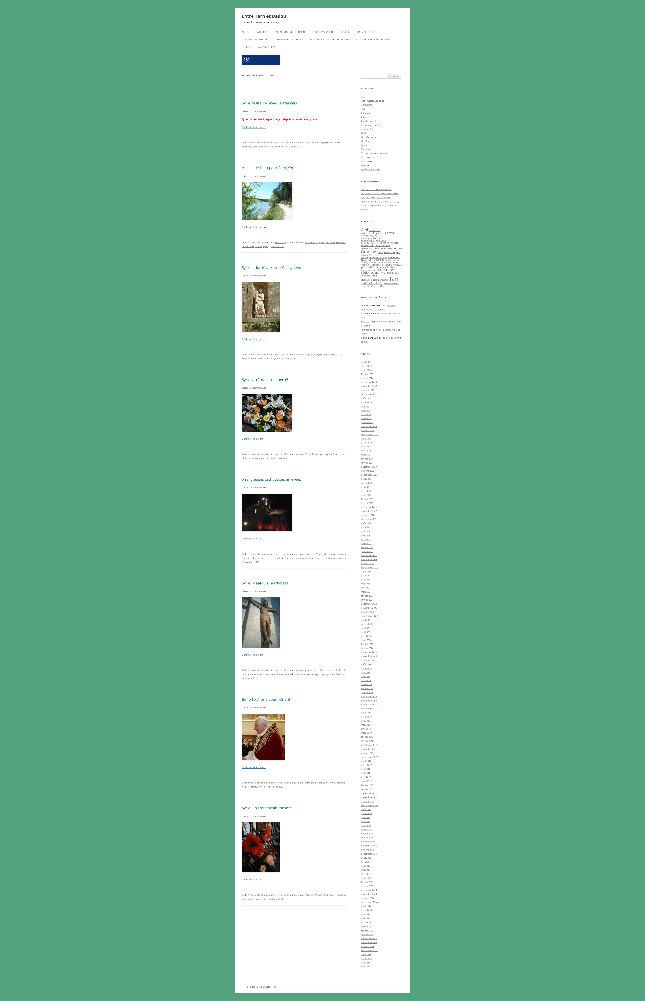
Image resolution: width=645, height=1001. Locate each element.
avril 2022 (366, 539)
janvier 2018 (367, 740)
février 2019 (367, 688)
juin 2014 (365, 914)
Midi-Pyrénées (368, 262)
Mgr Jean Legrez (391, 260)
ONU (259, 358)
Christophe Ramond (371, 238)
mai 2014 (365, 918)
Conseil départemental (371, 243)
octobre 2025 (367, 390)
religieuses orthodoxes (325, 557)
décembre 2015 (369, 841)
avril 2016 (366, 825)
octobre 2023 (367, 470)
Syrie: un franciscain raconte (267, 807)
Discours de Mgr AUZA (330, 354)
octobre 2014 (367, 898)
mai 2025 (365, 410)
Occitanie (366, 264)
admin (364, 337)
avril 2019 (366, 680)
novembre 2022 (369, 511)
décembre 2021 (369, 555)
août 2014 (366, 906)
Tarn (394, 278)
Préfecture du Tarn (370, 169)
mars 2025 (366, 418)
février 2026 (367, 374)
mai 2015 (365, 869)
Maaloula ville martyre (299, 674)
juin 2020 (365, 627)
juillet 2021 (366, 575)
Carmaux (365, 112)
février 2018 (367, 736)
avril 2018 (366, 728)
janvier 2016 (367, 837)
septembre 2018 (369, 708)
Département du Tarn (372, 124)
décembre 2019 (369, 652)
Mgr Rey (328, 142)
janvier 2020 (367, 648)
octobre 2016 (367, 801)
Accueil (246, 32)
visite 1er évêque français (271, 146)
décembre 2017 (369, 744)
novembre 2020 (369, 607)
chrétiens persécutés (335, 553)
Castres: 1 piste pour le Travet (376, 189)
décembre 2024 (369, 426)
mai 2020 (365, 632)
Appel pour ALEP (327, 242)
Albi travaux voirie (323, 32)
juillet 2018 (366, 716)
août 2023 (366, 478)
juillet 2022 (366, 527)
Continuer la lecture (254, 127)
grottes (308, 670)
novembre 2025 (369, 386)
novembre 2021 (369, 559)
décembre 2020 (369, 603)
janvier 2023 (367, 503)
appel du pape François (330, 454)
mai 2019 (365, 676)
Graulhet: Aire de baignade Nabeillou (380, 193)
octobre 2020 (367, 611)
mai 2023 (365, 486)
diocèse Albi (367, 128)
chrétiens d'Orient (314, 553)
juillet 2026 (366, 365)
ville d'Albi (379, 286)
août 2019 (366, 664)
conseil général (390, 242)
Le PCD (258, 246)
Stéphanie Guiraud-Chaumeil (374, 279)
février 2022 (367, 547)
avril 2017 (366, 777)
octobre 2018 (367, 704)
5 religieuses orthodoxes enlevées (271, 479)
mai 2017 (365, 773)
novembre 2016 (369, 797)
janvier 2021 (367, 599)
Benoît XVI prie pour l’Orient (266, 699)
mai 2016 (365, 821)
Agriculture (366, 104)
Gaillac (364, 133)
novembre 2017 (369, 748)
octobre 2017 (367, 752)
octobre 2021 (367, 563)
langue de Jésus (261, 557)
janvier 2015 (367, 885)
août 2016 (366, 809)
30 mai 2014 (311, 454)
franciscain (329, 894)
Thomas (365, 329)
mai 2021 (365, 583)
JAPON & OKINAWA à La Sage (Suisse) (380, 201)
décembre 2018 (369, 696)
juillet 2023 (366, 482)
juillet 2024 (366, 442)
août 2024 (366, 438)
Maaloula (285, 557)
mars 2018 (366, 732)
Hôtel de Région (392, 252)
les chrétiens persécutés (325, 670)
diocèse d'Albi (367, 245)
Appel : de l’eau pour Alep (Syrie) (270, 167)
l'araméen (247, 557)
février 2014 (367, 930)
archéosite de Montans (372, 232)
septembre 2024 (369, 434)
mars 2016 (366, 829)
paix (263, 458)
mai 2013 (365, 966)
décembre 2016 (369, 793)
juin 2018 (365, 720)
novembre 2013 (369, 942)
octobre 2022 (367, 515)
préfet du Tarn (386, 269)
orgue (383, 265)
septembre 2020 (369, 615)
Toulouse (367, 286)
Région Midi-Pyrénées (385, 272)
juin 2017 (365, 769)
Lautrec (365, 145)
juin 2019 (365, 672)
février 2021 (367, 595)
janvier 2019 (367, 692)
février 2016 (367, 833)
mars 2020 (366, 640)
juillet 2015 (366, 861)
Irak (326, 782)
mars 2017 (366, 781)
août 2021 (366, 571)
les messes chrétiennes (264, 674)
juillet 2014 (366, 910)
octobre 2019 (367, 660)
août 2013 (366, 954)
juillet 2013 (366, 958)
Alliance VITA (374, 230)
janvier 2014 (367, 934)
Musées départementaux (288, 39)
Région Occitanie (369, 275)
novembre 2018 (369, 700)
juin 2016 (365, 817)
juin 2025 (365, 406)
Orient (332, 782)
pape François (394, 264)
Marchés (246, 47)
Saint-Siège (268, 358)
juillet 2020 (366, 623)
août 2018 (366, 712)
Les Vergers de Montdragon (374, 257)
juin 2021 (365, 579)
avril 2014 (366, 922)
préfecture (367, 267)
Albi (363, 108)
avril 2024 (366, 450)
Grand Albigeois (369, 137)
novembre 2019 (369, 656)
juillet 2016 (366, 813)
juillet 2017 (366, 765)
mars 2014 (366, 926)
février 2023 (367, 498)
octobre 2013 (367, 946)
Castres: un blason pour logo (376, 197)
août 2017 (366, 761)
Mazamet (366, 149)
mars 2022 (366, 543)
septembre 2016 (369, 805)
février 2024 (367, 458)
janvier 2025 (367, 422)
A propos (262, 32)
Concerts (346, 32)
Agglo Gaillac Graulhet (372, 100)
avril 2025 (366, 414)
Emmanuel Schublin (370, 249)
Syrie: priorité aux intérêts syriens (271, 267)
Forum (383, 249)
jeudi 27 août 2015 (314, 142)
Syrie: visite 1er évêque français (269, 102)
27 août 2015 (311, 242)
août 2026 (366, 361)
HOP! (380, 252)
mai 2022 (365, 535)
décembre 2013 (369, 938)
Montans (381, 262)
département (382, 245)
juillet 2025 (366, 402)
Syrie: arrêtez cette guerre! (265, 379)
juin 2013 (365, 962)
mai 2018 (365, 724)
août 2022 (366, 523)
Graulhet (365, 141)
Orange (365, 165)
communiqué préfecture (373, 240)
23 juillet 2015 (311, 354)
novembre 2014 (369, 894)
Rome (253, 786)
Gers (399, 248)
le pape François (369, 255)
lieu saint (275, 557)
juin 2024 (365, 446)
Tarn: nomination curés (377, 39)
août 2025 (366, 398)
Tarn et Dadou (372, 283)
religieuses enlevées (302, 557)
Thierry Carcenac (391, 283)
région (366, 272)
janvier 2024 (367, 462)
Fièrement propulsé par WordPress (259, 986)
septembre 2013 (369, 950)
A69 (363, 96)
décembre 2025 (369, 382)
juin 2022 (365, 531)
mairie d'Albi (394, 257)
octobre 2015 (367, 849)
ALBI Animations (266, 47)
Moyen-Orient (249, 358)
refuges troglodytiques (323, 674)
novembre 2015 (369, 845)
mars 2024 (366, 454)
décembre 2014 (369, 889)
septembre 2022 (369, 519)
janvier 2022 (367, 551)
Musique (365, 157)
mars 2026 (366, 370)
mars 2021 (366, 591)
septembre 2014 (369, 902)
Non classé (280, 142)
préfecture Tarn (369, 270)
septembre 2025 (369, 394)
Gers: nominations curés (255, 39)
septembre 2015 (369, 853)
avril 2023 (366, 490)
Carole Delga (368, 235)
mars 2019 (366, 684)
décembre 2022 (369, 507)
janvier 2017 (367, 789)
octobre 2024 (367, 430)
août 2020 (366, 619)
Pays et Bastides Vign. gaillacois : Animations (333, 39)
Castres (365, 116)
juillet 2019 (366, 668)
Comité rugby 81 (369, 120)
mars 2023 (366, 494)
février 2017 (367, 785)
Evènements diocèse (368, 32)
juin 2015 (365, 865)
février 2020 (367, 644)
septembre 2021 (369, 567)
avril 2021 (366, 587)
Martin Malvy (367, 260)
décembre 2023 (369, 466)
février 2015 (367, 881)
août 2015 (366, 857)
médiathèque (392, 262)
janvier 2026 (367, 378)
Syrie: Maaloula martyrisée (265, 582)
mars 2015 (366, 877)
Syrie (254, 146)
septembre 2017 (369, 756)
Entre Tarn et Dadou (264, 16)
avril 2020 (366, 636)
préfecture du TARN (385, 267)
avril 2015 (366, 873)
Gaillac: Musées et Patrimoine (290, 32)
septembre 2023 (369, 474)
